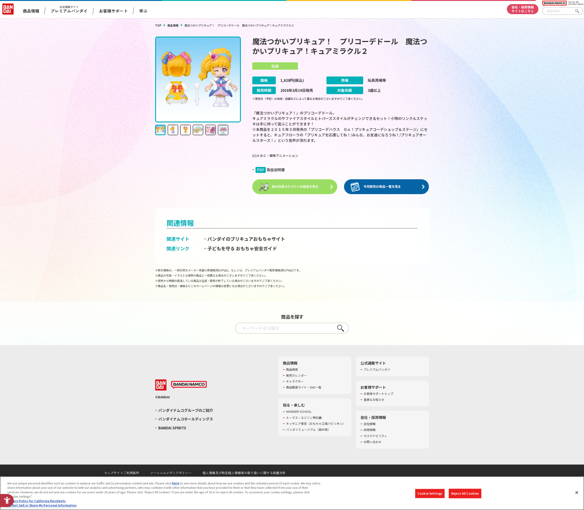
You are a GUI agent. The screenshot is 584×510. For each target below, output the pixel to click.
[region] (292, 493)
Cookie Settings (429, 493)
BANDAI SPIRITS (172, 427)
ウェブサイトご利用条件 (121, 472)
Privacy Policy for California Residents (36, 501)
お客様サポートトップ (378, 394)
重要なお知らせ (374, 400)
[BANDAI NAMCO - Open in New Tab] (189, 385)
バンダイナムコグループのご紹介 (185, 410)
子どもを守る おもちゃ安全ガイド (242, 248)
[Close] (577, 493)
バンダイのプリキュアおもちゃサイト (246, 238)
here (175, 483)
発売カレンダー (296, 375)
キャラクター (295, 381)
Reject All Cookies (465, 493)
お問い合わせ (372, 442)
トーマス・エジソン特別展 (304, 418)
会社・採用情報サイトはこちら (522, 9)
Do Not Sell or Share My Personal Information (41, 505)
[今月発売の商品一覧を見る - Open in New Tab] (386, 186)
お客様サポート (113, 11)
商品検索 (292, 369)
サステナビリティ (375, 436)
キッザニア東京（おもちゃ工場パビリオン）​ (315, 424)
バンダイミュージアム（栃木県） (308, 430)
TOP (158, 25)
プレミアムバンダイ (377, 369)
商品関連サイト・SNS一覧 (303, 387)
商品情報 (172, 25)
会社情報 (369, 424)
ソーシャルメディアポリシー (171, 472)
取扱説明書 (271, 169)
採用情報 (369, 430)
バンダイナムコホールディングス (185, 418)
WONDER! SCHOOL (299, 412)
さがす (580, 11)
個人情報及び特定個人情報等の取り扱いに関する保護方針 (244, 472)
